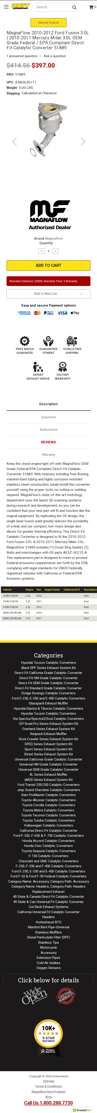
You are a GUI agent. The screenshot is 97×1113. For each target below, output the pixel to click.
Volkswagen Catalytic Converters (48, 825)
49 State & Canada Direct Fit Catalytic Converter (48, 897)
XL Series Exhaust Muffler (48, 775)
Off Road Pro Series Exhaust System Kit (48, 724)
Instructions (49, 430)
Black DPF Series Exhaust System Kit (48, 668)
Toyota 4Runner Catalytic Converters (48, 800)
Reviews (48, 442)
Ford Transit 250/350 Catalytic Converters (49, 785)
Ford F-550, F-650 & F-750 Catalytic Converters (49, 836)
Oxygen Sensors (49, 968)
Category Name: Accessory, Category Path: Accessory (48, 881)
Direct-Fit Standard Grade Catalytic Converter (48, 688)
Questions (48, 417)
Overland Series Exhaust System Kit (48, 729)
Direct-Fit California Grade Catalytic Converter (48, 673)
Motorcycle (48, 947)
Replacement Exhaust (48, 892)
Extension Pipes (48, 958)
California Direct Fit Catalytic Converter (48, 831)
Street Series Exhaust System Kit (48, 754)
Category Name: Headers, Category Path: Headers (48, 886)
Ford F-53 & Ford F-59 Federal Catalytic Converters (48, 876)
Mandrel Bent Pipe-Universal (48, 927)
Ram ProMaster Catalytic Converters (48, 795)
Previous (14, 141)
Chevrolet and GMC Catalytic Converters (49, 861)
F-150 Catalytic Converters (48, 856)
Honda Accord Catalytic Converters (48, 841)
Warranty (48, 455)
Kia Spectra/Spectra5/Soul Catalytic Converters (48, 719)
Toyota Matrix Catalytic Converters (48, 810)
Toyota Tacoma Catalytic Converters (48, 815)
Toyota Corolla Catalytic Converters (48, 805)
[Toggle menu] (6, 6)
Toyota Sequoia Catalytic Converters (48, 851)
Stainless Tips (48, 942)
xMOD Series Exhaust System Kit (48, 780)
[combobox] (56, 7)
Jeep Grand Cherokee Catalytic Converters (48, 790)
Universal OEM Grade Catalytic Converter (48, 770)
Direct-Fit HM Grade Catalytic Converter (48, 678)
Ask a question (55, 56)
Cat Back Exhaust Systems (49, 907)
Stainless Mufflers (48, 932)
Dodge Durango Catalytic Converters (49, 693)
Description (48, 404)
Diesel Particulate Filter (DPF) (48, 937)
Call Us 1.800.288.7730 (48, 1103)
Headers (48, 917)
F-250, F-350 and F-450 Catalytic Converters (48, 866)
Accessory (49, 953)
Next (82, 141)
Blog (48, 1097)
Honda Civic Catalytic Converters (48, 846)
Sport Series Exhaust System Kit (48, 749)
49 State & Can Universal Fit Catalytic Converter (48, 902)
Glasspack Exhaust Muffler (48, 703)
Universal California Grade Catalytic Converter (48, 759)
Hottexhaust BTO (48, 922)
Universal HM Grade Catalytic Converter (48, 764)
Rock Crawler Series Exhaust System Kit (48, 739)
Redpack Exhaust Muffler (48, 734)
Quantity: (46, 243)
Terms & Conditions (48, 1086)
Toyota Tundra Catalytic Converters (48, 820)
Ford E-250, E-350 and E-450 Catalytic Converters (48, 698)
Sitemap (48, 1081)
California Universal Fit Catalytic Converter (48, 912)
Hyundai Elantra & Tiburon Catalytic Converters (48, 709)
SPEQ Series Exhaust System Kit (48, 744)
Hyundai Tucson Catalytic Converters (48, 663)
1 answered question (22, 56)
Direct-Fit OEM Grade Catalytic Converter (48, 683)
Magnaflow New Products (48, 1091)
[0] (91, 7)
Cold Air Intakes (48, 963)
